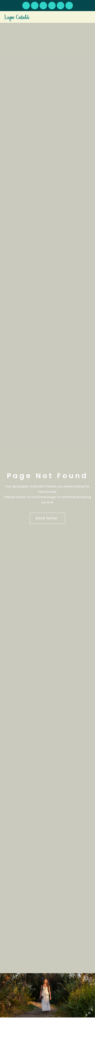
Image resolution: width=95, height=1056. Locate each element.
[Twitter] (69, 5)
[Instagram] (60, 5)
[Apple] (43, 5)
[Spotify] (34, 5)
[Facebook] (52, 5)
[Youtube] (26, 5)
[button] (87, 17)
